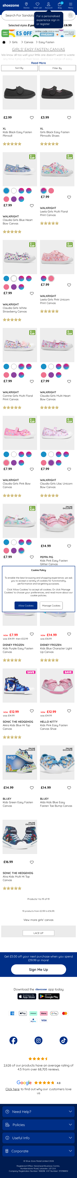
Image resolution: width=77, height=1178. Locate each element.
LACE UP (38, 933)
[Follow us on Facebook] (13, 1040)
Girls (15, 42)
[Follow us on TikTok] (64, 1040)
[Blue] (6, 278)
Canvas (28, 42)
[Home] (4, 42)
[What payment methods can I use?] (38, 1017)
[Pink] (6, 199)
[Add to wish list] (31, 117)
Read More (38, 63)
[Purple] (14, 199)
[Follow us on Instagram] (38, 1040)
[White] (14, 190)
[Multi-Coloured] (21, 190)
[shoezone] (11, 5)
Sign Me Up (38, 969)
